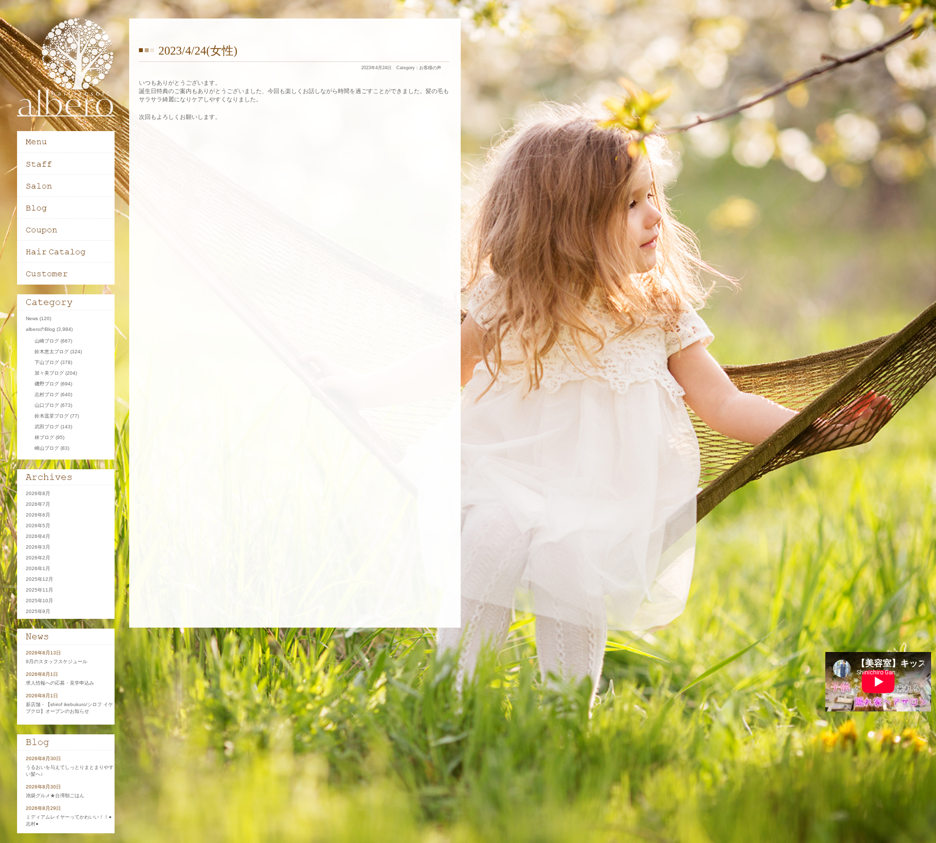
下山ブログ (47, 362)
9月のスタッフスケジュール (56, 661)
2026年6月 (38, 514)
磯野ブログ (47, 383)
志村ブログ (47, 394)
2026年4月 (38, 536)
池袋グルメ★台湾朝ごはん (57, 795)
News (32, 318)
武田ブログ (47, 426)
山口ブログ (47, 405)
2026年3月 (38, 547)
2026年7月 (38, 504)
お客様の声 (430, 67)
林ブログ (44, 437)
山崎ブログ (47, 341)
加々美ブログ (49, 373)
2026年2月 (38, 557)
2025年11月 (39, 590)
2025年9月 (38, 611)
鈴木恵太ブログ (52, 351)
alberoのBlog (40, 329)
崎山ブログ (47, 448)
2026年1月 (38, 568)
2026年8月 (38, 493)
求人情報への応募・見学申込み (60, 683)
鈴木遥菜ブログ (52, 416)
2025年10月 (39, 600)
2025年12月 (39, 579)
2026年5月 (38, 525)
